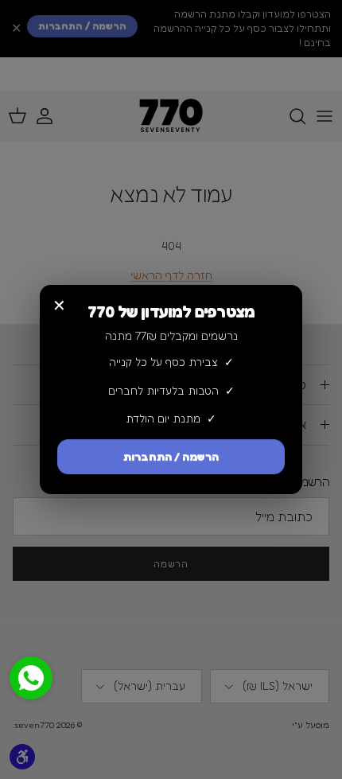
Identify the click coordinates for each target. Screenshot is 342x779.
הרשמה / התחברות (171, 456)
